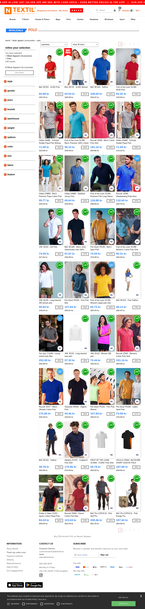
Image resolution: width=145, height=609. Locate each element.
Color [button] (10, 146)
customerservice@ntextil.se (51, 551)
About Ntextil (12, 549)
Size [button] (9, 156)
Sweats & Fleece (42, 19)
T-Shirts (25, 19)
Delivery (10, 560)
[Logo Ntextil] (20, 10)
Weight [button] (10, 128)
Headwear (94, 19)
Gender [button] (11, 91)
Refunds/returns (14, 563)
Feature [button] (11, 174)
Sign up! (104, 555)
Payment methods (15, 556)
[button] (115, 10)
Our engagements (15, 571)
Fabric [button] (10, 165)
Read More (42, 599)
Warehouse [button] (13, 118)
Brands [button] (11, 109)
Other (133, 19)
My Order (63, 10)
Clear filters (19, 73)
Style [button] (9, 81)
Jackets (80, 19)
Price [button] (10, 100)
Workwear (109, 19)
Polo (69, 19)
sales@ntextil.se (46, 557)
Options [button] (11, 137)
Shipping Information (47, 10)
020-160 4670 (45, 563)
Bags (58, 19)
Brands (12, 19)
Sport (122, 19)
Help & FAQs (12, 567)
